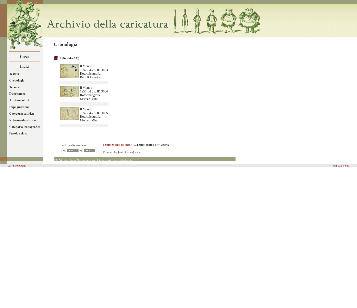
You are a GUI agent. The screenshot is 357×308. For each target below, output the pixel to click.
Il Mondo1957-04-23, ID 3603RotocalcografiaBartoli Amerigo (94, 71)
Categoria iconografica (24, 126)
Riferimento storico (22, 120)
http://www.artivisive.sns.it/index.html (115, 159)
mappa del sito (341, 165)
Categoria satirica (21, 113)
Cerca (24, 56)
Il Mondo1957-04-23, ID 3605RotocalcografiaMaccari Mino (94, 114)
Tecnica (14, 87)
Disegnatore (17, 93)
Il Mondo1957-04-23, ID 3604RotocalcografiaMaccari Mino (94, 93)
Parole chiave (18, 133)
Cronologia (17, 80)
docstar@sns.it (132, 152)
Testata (14, 73)
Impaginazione (19, 106)
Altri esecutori (19, 100)
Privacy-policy (110, 152)
